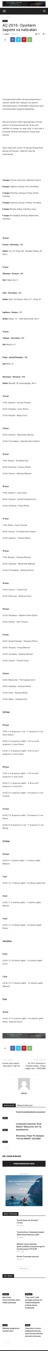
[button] (4, 11)
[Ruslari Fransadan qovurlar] (8, 1259)
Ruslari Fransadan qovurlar (28, 1257)
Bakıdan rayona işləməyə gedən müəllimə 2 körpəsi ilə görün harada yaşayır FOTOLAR (31, 1246)
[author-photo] (24, 1090)
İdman (8, 17)
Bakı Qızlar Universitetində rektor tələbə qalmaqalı (11, 1300)
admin (7, 34)
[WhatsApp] (29, 39)
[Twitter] (18, 39)
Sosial (5, 1325)
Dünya (27, 1325)
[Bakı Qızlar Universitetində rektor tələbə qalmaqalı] (12, 1288)
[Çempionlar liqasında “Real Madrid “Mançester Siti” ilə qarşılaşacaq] (8, 1126)
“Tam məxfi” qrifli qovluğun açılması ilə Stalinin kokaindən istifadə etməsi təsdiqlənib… (33, 1302)
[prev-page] (4, 1147)
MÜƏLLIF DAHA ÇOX (25, 1106)
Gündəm (5, 1294)
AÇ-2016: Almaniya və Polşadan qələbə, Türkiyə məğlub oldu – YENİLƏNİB (35, 1066)
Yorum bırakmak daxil (24, 1164)
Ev (3, 17)
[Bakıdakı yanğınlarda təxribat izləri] (12, 1319)
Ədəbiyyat (29, 1294)
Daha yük (23, 1268)
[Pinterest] (24, 39)
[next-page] (7, 1147)
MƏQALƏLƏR (9, 1106)
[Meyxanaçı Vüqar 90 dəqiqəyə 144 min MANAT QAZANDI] (8, 1138)
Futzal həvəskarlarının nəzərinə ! (31, 1112)
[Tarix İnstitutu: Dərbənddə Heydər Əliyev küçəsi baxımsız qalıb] (8, 1235)
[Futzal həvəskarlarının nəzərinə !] (8, 1115)
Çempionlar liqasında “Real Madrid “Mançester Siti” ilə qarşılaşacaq (28, 1127)
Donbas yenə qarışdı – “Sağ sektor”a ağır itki (11, 1064)
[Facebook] (12, 39)
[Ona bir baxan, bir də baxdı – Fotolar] (5, 1221)
